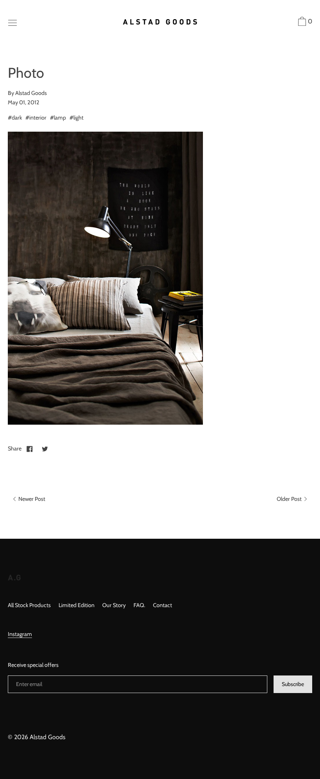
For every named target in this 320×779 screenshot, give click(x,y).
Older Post (290, 498)
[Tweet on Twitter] (45, 448)
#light (76, 117)
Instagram (20, 634)
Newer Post (31, 498)
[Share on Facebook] (30, 448)
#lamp (58, 117)
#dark (15, 117)
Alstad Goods (48, 737)
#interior (35, 117)
